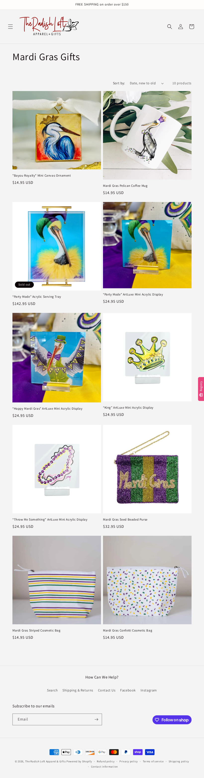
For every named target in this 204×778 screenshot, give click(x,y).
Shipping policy (179, 761)
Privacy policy (128, 761)
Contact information (104, 766)
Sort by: (119, 83)
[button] (10, 26)
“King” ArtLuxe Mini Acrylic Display (128, 408)
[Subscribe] (96, 719)
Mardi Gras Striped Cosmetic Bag (36, 630)
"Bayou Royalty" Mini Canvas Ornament (41, 176)
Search (52, 690)
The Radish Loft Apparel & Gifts (45, 761)
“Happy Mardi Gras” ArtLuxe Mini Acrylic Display (47, 409)
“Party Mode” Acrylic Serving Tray (36, 297)
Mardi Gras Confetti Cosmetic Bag (127, 630)
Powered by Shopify (79, 761)
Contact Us (107, 690)
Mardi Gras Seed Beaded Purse (125, 520)
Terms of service (153, 761)
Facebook (128, 690)
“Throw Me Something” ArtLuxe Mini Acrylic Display (49, 520)
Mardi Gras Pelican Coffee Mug (125, 186)
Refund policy (105, 761)
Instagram (149, 690)
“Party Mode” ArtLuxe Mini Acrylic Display (133, 294)
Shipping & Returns (77, 690)
